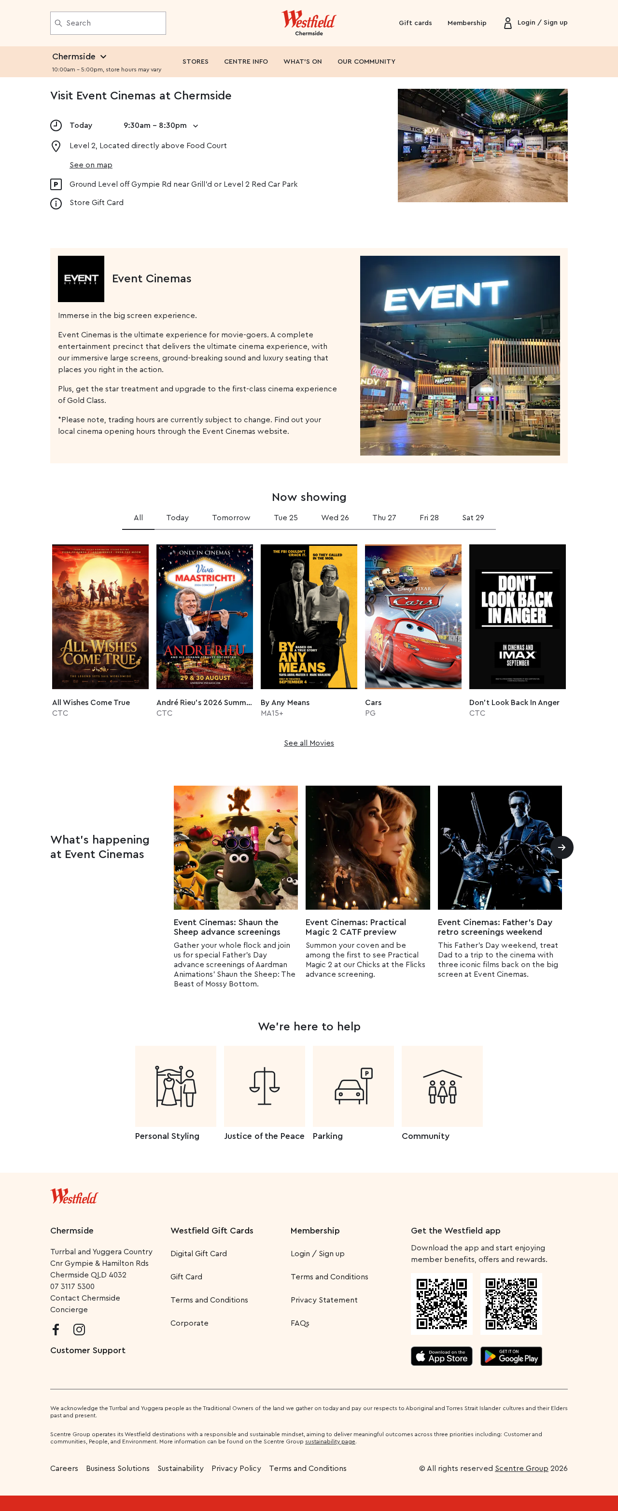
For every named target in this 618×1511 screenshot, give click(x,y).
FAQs (300, 1323)
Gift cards (415, 23)
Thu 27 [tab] (384, 518)
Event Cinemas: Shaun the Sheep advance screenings (227, 927)
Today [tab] (177, 518)
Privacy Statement (324, 1300)
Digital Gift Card (198, 1254)
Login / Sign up (318, 1254)
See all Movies (309, 743)
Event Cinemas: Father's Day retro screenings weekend (495, 927)
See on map (91, 165)
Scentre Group (521, 1468)
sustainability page (330, 1441)
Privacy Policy (236, 1468)
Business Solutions (118, 1468)
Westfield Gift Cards (211, 1230)
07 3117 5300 (72, 1286)
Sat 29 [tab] (473, 518)
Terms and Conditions (209, 1300)
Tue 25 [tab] (286, 518)
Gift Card (186, 1277)
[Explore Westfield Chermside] (309, 23)
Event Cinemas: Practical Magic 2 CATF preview (356, 927)
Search (78, 23)
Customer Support (88, 1350)
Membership (467, 23)
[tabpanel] (309, 643)
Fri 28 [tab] (429, 518)
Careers (64, 1468)
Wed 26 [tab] (335, 518)
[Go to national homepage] (74, 1194)
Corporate (189, 1323)
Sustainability (180, 1468)
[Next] (562, 847)
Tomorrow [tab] (231, 518)
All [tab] (138, 518)
